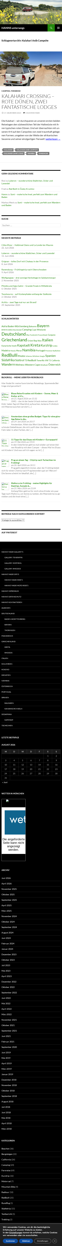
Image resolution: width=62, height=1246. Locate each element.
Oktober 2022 (8, 987)
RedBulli (9, 355)
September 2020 (9, 1047)
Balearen (33, 326)
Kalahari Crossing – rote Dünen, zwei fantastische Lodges (29, 101)
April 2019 (7, 1063)
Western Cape (32, 364)
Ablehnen (26, 1241)
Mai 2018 (6, 1118)
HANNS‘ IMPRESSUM (10, 591)
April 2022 (7, 1009)
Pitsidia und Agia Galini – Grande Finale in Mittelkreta (27, 286)
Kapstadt (23, 345)
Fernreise (16, 91)
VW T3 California (52, 360)
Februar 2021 (8, 1041)
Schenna (29, 356)
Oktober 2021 (8, 1025)
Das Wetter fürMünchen (13, 804)
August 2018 (7, 1101)
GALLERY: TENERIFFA (13, 557)
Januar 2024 (7, 949)
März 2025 (7, 910)
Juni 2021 (6, 1036)
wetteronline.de (17, 859)
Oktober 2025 (8, 894)
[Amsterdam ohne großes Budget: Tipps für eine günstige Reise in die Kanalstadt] (5, 419)
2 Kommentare (33, 113)
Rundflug (6, 1203)
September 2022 (9, 992)
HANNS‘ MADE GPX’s (10, 574)
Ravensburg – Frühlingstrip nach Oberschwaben (24, 269)
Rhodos (21, 356)
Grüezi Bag (32, 340)
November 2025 (9, 889)
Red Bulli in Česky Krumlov (21, 189)
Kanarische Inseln (9, 346)
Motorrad (6, 1181)
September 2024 (9, 927)
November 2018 (9, 1085)
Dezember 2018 (9, 1079)
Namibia (31, 153)
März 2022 (7, 1014)
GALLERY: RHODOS (13, 569)
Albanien (6, 608)
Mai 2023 (6, 970)
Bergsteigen (7, 1154)
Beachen (5, 1148)
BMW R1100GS (7, 330)
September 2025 (9, 900)
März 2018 (7, 1128)
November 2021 (9, 1019)
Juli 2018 (6, 1107)
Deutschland (14, 334)
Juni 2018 (6, 1112)
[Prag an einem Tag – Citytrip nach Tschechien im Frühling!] (5, 463)
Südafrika (8, 360)
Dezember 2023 (9, 954)
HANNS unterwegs (13, 28)
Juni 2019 (6, 1052)
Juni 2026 (6, 878)
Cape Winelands (39, 329)
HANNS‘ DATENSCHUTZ (11, 597)
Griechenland (14, 339)
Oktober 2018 (8, 1090)
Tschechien (7, 725)
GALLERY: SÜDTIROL (13, 563)
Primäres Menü (58, 27)
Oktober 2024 (8, 921)
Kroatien (6, 675)
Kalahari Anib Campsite (27, 150)
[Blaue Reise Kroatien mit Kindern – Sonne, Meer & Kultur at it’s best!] (5, 396)
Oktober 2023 (8, 960)
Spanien (50, 355)
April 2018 (7, 1123)
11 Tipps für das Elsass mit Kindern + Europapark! (34, 439)
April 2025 (7, 905)
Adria (4, 326)
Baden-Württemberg (18, 326)
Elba (27, 335)
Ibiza (39, 340)
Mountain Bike (8, 1186)
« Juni (5, 782)
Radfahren (56, 351)
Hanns (5, 194)
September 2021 (9, 1030)
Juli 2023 (6, 965)
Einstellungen (15, 1232)
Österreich (54, 364)
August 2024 (7, 932)
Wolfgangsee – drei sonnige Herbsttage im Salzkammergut (29, 277)
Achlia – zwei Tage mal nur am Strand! (19, 302)
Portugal (40, 350)
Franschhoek (42, 335)
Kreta (35, 345)
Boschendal (17, 330)
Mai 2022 (6, 1003)
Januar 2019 (7, 1074)
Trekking (5, 1219)
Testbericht (7, 1214)
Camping (6, 91)
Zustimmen (10, 1241)
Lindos (55, 346)
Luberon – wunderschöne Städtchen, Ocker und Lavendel (28, 253)
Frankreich (34, 335)
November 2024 (9, 916)
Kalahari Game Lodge (13, 153)
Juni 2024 (6, 938)
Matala (13, 351)
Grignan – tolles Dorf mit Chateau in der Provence (25, 261)
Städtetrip (6, 1208)
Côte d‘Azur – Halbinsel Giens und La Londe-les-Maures (27, 245)
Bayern (43, 325)
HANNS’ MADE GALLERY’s (12, 552)
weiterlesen (53, 138)
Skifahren (35, 356)
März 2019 (7, 1069)
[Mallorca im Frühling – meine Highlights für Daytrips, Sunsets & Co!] (5, 486)
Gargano (51, 335)
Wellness (20, 364)
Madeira (6, 350)
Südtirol (19, 360)
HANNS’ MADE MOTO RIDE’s (16, 585)
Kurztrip (46, 345)
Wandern (8, 364)
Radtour (5, 1192)
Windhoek (43, 153)
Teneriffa (40, 360)
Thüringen (10, 630)
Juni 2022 (6, 998)
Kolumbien (7, 664)
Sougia (42, 356)
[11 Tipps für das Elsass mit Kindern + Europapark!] (5, 442)
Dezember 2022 (9, 981)
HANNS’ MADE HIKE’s (14, 580)
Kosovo (5, 669)
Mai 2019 (6, 1058)
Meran (19, 350)
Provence (48, 351)
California (6, 1159)
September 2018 (9, 1096)
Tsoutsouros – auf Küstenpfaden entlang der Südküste (26, 294)
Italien (47, 339)
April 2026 (7, 883)
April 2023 (7, 976)
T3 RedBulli (30, 360)
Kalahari (8, 150)
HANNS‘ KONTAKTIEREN (12, 602)
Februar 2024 (8, 943)
